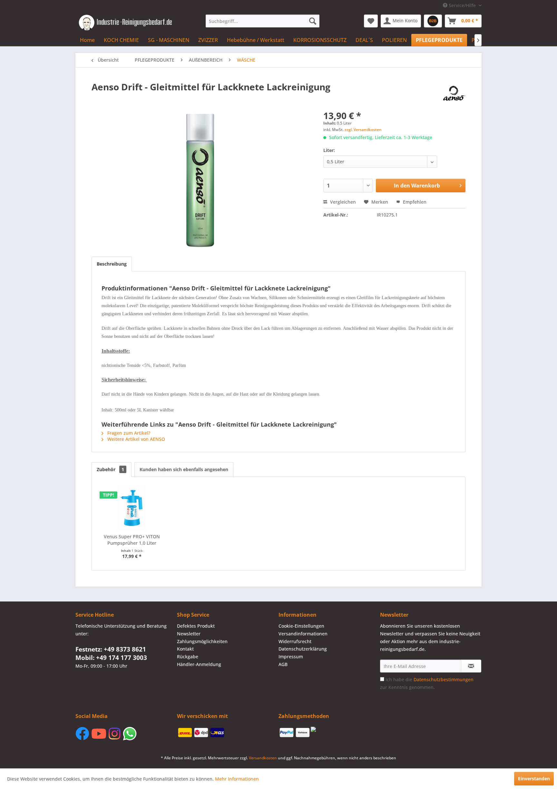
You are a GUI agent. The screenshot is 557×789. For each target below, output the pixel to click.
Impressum (290, 656)
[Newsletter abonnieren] (471, 666)
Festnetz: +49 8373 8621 (110, 649)
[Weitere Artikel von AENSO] (454, 93)
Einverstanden (534, 778)
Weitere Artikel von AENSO (135, 439)
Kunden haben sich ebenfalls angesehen (184, 469)
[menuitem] (262, 21)
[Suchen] (312, 21)
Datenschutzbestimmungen (444, 679)
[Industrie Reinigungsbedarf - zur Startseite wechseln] (125, 23)
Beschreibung (112, 264)
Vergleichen (342, 202)
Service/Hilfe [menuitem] (462, 5)
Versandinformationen (302, 634)
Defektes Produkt (196, 626)
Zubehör (110, 469)
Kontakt (185, 649)
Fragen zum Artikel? (128, 433)
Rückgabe (187, 656)
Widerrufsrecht (294, 641)
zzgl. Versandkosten (363, 129)
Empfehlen (414, 202)
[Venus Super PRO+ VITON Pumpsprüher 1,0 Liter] (132, 507)
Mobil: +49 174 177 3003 (111, 657)
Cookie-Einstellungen (301, 626)
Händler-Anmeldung (199, 664)
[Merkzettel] (371, 21)
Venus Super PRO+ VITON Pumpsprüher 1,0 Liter (132, 539)
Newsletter (188, 634)
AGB (283, 664)
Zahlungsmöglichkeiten (202, 641)
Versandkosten (263, 758)
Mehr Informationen (237, 779)
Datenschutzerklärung (302, 649)
